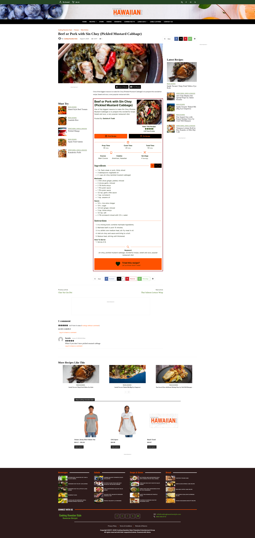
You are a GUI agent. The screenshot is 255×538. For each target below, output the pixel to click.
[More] (195, 39)
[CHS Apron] (127, 420)
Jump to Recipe (123, 87)
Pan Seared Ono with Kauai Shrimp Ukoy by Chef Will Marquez (185, 119)
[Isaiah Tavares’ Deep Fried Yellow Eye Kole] (182, 72)
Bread (168, 472)
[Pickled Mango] (62, 132)
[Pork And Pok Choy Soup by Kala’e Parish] (134, 483)
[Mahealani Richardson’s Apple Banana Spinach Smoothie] (63, 500)
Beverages (63, 472)
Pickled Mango (74, 131)
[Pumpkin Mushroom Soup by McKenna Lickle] (134, 500)
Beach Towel (151, 440)
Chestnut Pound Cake (182, 478)
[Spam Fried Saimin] (62, 142)
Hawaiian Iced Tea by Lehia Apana (78, 483)
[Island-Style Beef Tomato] (62, 110)
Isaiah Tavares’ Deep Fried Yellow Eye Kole (181, 87)
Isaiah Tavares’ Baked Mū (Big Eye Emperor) (186, 108)
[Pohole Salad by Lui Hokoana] (98, 500)
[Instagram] (190, 2)
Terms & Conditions (126, 526)
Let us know (126, 265)
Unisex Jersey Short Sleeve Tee (84, 440)
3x (160, 166)
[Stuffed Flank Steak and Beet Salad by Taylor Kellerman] (98, 483)
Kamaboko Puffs (74, 152)
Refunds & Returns (141, 526)
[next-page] (129, 392)
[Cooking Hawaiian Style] (60, 38)
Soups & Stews (136, 472)
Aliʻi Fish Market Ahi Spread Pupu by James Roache (185, 98)
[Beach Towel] (164, 420)
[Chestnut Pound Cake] (170, 478)
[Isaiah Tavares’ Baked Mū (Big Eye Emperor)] (171, 107)
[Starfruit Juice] (63, 495)
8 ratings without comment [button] (90, 325)
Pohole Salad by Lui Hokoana (112, 500)
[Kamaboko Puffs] (62, 153)
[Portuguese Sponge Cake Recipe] (170, 483)
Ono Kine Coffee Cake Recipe (184, 489)
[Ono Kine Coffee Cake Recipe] (170, 489)
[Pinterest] (185, 39)
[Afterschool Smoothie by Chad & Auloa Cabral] (63, 478)
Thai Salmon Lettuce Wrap (152, 292)
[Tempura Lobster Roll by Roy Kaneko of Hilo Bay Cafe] (171, 129)
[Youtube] (138, 516)
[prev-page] (125, 392)
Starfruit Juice (72, 495)
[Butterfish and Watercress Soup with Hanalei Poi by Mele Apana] (134, 478)
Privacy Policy (112, 526)
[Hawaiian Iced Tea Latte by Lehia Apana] (63, 489)
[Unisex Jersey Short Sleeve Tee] (91, 420)
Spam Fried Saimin (75, 142)
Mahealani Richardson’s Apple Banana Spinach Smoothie (77, 500)
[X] (195, 2)
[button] (182, 2)
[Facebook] (186, 2)
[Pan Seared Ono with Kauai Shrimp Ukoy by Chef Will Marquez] (171, 118)
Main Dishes (84, 30)
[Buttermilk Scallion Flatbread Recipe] (170, 495)
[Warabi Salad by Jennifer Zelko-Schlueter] (98, 478)
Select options (79, 447)
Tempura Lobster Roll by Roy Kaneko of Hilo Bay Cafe (186, 130)
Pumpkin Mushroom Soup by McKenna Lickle (148, 500)
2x (156, 166)
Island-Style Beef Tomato (77, 109)
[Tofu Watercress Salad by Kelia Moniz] (98, 489)
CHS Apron (114, 440)
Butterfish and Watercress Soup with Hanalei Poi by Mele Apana (149, 478)
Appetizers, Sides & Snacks (77, 128)
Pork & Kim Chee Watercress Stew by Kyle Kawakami (150, 489)
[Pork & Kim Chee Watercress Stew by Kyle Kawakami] (134, 489)
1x (152, 166)
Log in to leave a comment (73, 346)
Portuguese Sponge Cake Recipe (185, 483)
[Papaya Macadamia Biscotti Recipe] (170, 500)
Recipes (76, 30)
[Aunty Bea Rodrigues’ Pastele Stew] (134, 495)
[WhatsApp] (190, 39)
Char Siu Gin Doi (65, 292)
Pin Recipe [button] (146, 136)
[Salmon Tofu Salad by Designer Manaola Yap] (98, 495)
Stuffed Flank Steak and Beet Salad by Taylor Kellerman (113, 483)
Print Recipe (136, 87)
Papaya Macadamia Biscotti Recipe (186, 500)
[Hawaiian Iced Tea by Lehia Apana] (63, 483)
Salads (97, 472)
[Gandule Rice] (62, 121)
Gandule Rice (73, 120)
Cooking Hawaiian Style (65, 30)
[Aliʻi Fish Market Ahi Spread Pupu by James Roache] (171, 96)
